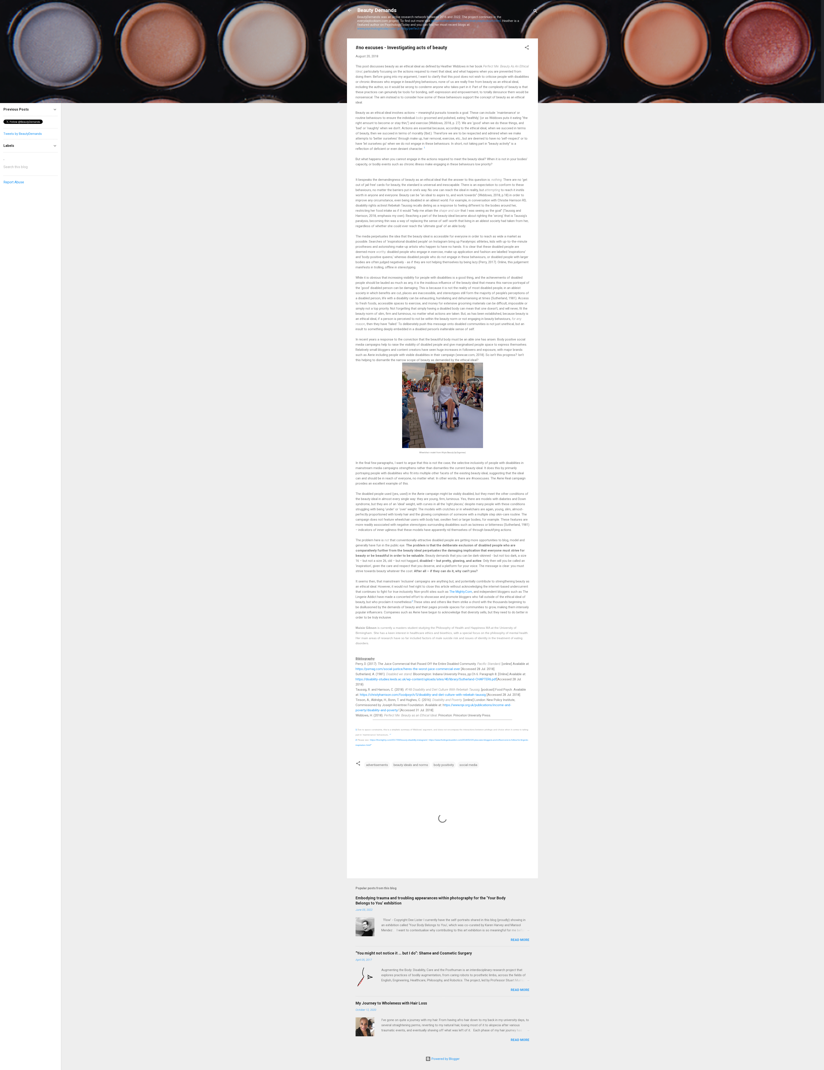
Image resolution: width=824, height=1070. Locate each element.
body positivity (444, 765)
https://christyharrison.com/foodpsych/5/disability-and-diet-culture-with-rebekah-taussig (423, 695)
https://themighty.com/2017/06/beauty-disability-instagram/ (398, 740)
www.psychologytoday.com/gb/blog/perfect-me (391, 28)
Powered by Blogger (445, 1059)
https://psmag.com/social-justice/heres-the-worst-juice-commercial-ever (408, 669)
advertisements (377, 765)
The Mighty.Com (460, 592)
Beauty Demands (377, 10)
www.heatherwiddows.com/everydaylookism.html (466, 21)
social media (468, 765)
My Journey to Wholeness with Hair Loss (391, 1003)
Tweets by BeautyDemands (22, 134)
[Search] (535, 11)
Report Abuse (13, 182)
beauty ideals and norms (411, 765)
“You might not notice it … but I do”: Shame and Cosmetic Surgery (414, 953)
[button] (526, 48)
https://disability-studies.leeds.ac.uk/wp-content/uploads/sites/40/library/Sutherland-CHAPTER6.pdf (426, 679)
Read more (520, 940)
